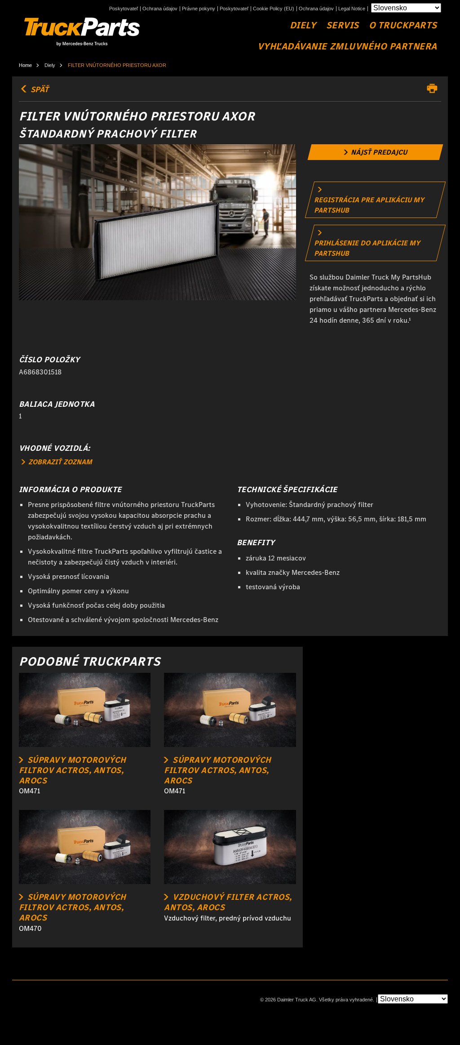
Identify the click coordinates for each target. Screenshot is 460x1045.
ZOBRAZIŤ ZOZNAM (59, 462)
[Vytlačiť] (434, 88)
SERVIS (342, 25)
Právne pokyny (198, 8)
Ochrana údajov (159, 8)
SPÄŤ (39, 89)
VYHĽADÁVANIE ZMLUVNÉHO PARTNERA (347, 46)
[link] (375, 152)
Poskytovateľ (123, 8)
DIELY (303, 25)
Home (25, 65)
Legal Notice (351, 8)
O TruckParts (403, 25)
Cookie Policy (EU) (273, 8)
